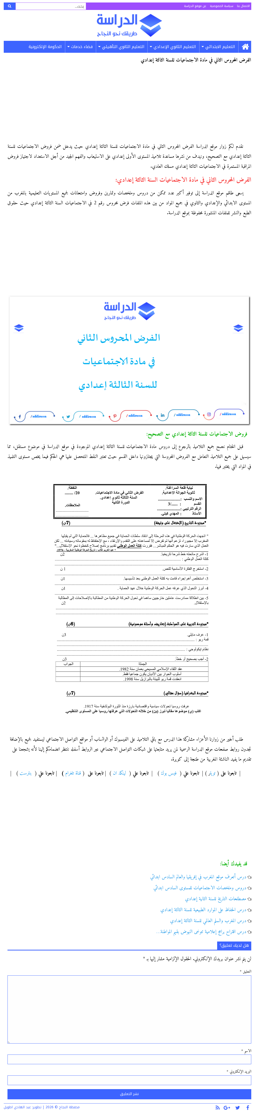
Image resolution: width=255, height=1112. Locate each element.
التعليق (245, 971)
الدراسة (129, 25)
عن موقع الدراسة (195, 6)
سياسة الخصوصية (221, 6)
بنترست (26, 773)
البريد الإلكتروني (239, 1071)
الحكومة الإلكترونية (45, 47)
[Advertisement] (129, 105)
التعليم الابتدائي (220, 47)
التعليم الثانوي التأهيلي (123, 47)
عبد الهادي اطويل (17, 1107)
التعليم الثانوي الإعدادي (175, 47)
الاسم (246, 1051)
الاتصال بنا (243, 6)
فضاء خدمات (82, 47)
